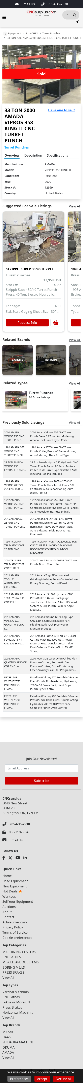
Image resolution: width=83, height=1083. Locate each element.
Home (7, 876)
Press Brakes (12, 1007)
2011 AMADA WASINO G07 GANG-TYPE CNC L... (14, 622)
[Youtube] (18, 857)
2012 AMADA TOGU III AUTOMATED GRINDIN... (12, 581)
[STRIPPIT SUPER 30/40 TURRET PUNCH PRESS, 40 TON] (33, 239)
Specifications (57, 155)
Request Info (27, 322)
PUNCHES (32, 33)
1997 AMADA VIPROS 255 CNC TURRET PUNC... (14, 503)
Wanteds (9, 896)
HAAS (6, 1037)
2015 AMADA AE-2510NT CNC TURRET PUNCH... (14, 522)
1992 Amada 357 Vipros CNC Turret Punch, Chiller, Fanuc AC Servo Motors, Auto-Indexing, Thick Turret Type (53, 451)
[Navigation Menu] (4, 17)
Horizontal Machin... (17, 1012)
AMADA (50, 164)
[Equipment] (5, 34)
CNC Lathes (11, 997)
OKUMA (8, 1047)
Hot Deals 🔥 (12, 891)
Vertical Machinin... (16, 992)
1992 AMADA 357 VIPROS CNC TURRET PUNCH (14, 451)
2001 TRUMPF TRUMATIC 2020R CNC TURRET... (14, 564)
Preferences (19, 1079)
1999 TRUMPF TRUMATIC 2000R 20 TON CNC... (14, 545)
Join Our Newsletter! (41, 759)
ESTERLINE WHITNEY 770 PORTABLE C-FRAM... (12, 683)
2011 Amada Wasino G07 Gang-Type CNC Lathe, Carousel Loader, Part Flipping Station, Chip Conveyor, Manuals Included (51, 622)
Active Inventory (14, 922)
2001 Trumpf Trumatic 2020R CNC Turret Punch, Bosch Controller (54, 562)
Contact (8, 917)
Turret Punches (51, 33)
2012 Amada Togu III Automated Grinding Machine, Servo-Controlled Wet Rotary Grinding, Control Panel (54, 579)
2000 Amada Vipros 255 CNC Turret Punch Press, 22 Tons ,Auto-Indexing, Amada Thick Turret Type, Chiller (52, 436)
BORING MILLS (13, 967)
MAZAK (7, 1032)
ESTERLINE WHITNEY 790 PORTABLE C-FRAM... (12, 702)
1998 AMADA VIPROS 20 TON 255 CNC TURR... (13, 485)
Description (33, 155)
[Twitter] (10, 857)
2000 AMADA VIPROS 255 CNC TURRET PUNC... (14, 436)
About (7, 912)
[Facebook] (3, 857)
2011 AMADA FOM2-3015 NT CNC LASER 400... (14, 639)
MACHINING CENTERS (19, 952)
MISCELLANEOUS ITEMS (20, 962)
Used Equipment (15, 881)
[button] (77, 22)
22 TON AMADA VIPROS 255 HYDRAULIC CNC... (15, 466)
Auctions (9, 907)
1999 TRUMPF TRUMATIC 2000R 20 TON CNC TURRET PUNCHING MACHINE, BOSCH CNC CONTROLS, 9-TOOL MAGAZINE (53, 547)
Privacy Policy (12, 927)
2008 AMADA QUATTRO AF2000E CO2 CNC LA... (15, 662)
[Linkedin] (25, 857)
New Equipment (14, 886)
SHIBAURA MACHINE (18, 1042)
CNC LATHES (11, 957)
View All (75, 206)
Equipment (14, 33)
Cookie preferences (17, 937)
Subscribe (41, 780)
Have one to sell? (61, 110)
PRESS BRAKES (13, 972)
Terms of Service (15, 932)
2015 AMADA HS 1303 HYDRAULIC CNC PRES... (14, 598)
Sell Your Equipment (17, 901)
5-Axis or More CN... (17, 1002)
